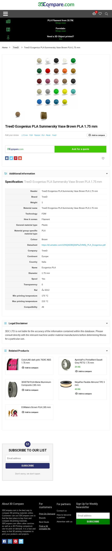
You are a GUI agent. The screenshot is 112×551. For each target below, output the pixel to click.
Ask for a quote (80, 149)
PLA (43, 135)
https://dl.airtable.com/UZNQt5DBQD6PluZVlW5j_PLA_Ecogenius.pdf (73, 245)
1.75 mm (25, 135)
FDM (31, 135)
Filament (37, 135)
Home (5, 47)
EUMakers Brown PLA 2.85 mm (36, 407)
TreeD (16, 47)
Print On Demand (47, 514)
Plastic (48, 135)
